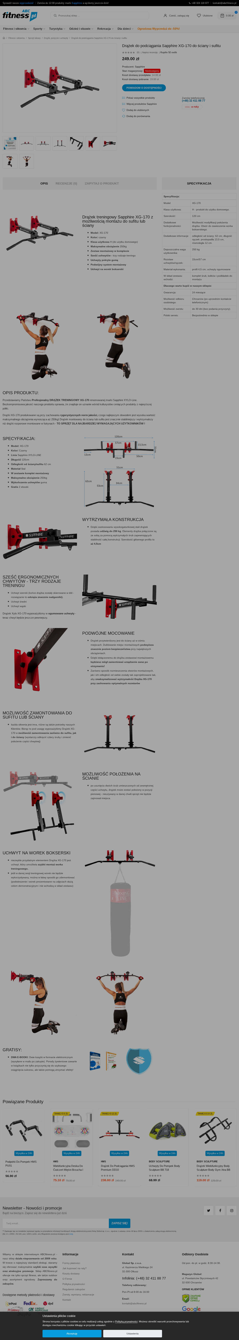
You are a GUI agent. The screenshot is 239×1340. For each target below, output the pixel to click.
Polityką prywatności (126, 1321)
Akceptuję (71, 1333)
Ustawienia (132, 1333)
